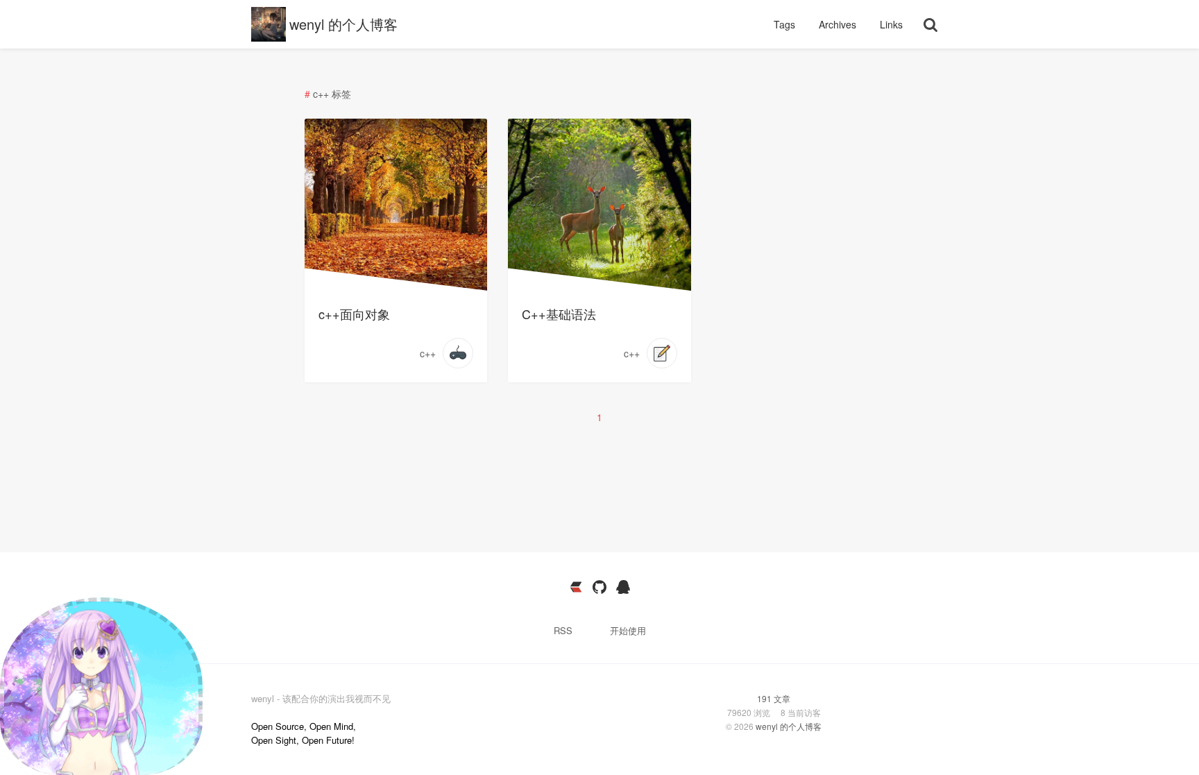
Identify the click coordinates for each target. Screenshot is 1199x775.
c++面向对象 (354, 313)
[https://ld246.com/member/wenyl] (576, 587)
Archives (839, 24)
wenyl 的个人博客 (343, 24)
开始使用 (628, 630)
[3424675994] (623, 587)
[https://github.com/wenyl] (599, 587)
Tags (786, 24)
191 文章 (773, 698)
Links (891, 24)
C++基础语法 (559, 313)
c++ (428, 353)
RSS (563, 630)
